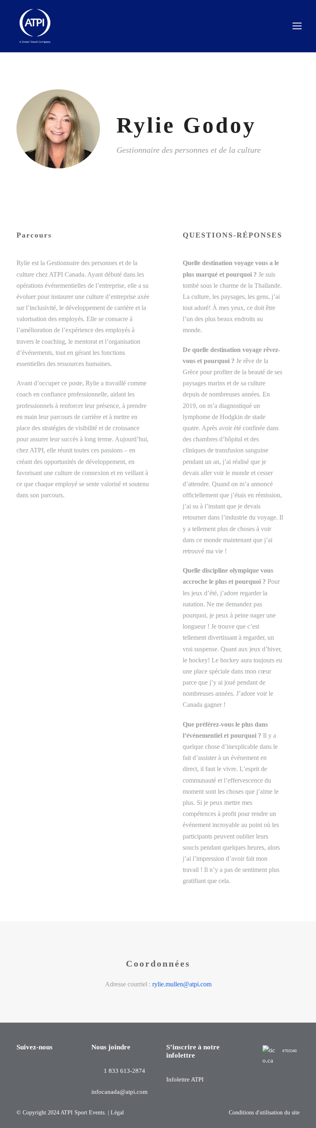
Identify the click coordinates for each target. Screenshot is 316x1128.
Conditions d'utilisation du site (264, 1112)
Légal (117, 1112)
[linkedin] (132, 174)
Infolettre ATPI (185, 1079)
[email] (118, 174)
